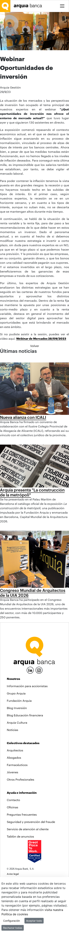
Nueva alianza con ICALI (23, 417)
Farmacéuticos (17, 765)
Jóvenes (12, 772)
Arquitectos (15, 750)
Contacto (13, 800)
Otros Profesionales (20, 779)
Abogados (14, 757)
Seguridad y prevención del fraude (31, 821)
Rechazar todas (12, 927)
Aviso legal (13, 873)
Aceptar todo (34, 920)
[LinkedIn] (30, 669)
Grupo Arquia (16, 693)
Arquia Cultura (17, 722)
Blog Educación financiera (25, 715)
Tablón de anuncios (20, 836)
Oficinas (12, 807)
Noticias (12, 730)
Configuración (11, 920)
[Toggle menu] (62, 6)
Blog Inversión (17, 708)
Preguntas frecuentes (22, 814)
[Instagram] (39, 670)
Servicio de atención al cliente (28, 829)
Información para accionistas (27, 686)
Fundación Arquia (19, 700)
